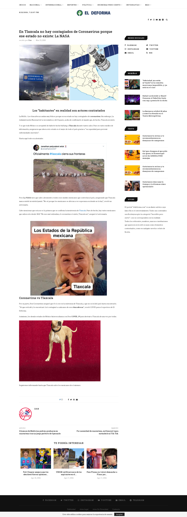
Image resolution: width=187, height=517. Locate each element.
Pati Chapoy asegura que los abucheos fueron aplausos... (35, 473)
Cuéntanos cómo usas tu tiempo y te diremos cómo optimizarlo (154, 184)
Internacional (53, 5)
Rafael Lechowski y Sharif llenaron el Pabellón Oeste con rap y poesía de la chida (154, 98)
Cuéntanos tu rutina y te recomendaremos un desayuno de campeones (153, 138)
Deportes (72, 5)
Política (87, 5)
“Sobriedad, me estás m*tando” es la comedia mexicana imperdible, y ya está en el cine (154, 84)
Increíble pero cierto (108, 5)
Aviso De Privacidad (100, 509)
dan (30, 40)
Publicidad (71, 509)
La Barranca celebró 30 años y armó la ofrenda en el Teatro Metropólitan (154, 113)
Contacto (116, 509)
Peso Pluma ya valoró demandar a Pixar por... (102, 473)
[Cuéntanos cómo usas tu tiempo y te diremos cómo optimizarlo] (132, 186)
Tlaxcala (82, 210)
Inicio (22, 5)
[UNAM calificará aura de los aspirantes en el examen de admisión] (69, 458)
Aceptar (119, 514)
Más (147, 5)
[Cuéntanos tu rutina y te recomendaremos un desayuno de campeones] (132, 140)
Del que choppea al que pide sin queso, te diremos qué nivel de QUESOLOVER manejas (154, 154)
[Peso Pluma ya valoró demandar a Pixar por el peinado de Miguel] (102, 458)
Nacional (35, 5)
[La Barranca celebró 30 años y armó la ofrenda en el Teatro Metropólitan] (132, 115)
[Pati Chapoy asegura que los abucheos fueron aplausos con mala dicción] (35, 458)
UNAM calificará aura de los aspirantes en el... (69, 473)
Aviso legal (84, 509)
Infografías (133, 5)
